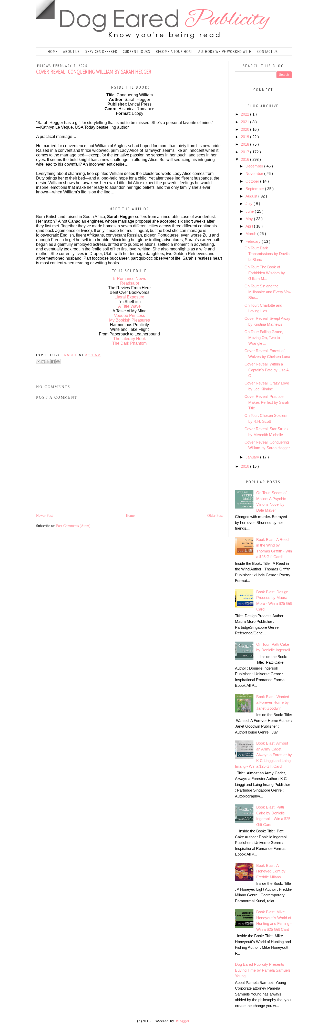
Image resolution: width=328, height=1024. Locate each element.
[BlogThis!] (43, 361)
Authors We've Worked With (225, 51)
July (249, 203)
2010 (245, 466)
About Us (71, 51)
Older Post (215, 516)
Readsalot (129, 283)
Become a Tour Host (174, 51)
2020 (245, 129)
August (251, 196)
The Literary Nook (129, 338)
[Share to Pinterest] (57, 361)
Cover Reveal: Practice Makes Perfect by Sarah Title (266, 402)
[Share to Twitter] (48, 361)
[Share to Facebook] (53, 361)
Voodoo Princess (129, 315)
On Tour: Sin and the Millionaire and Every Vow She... (267, 292)
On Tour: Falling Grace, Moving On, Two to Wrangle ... (263, 337)
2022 (245, 114)
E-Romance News (129, 278)
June (250, 211)
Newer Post (44, 516)
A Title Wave (129, 306)
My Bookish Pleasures (129, 320)
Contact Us (267, 51)
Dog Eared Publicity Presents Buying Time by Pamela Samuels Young (263, 970)
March (251, 233)
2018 (245, 144)
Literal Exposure (129, 297)
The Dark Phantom (129, 343)
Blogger (183, 1021)
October (252, 181)
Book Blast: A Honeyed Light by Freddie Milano (270, 871)
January (252, 457)
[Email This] (38, 361)
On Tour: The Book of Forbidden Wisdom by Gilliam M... (264, 273)
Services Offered (101, 51)
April (249, 226)
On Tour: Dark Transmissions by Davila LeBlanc (267, 254)
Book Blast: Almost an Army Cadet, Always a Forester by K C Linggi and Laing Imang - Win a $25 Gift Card (263, 754)
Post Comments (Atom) (73, 526)
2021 (245, 122)
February (253, 241)
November (254, 173)
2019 (245, 137)
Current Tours (136, 51)
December (254, 166)
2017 (245, 152)
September (255, 188)
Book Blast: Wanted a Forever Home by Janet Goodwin (272, 702)
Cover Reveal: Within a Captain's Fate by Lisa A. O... (267, 370)
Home (53, 51)
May (249, 219)
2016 (245, 159)
